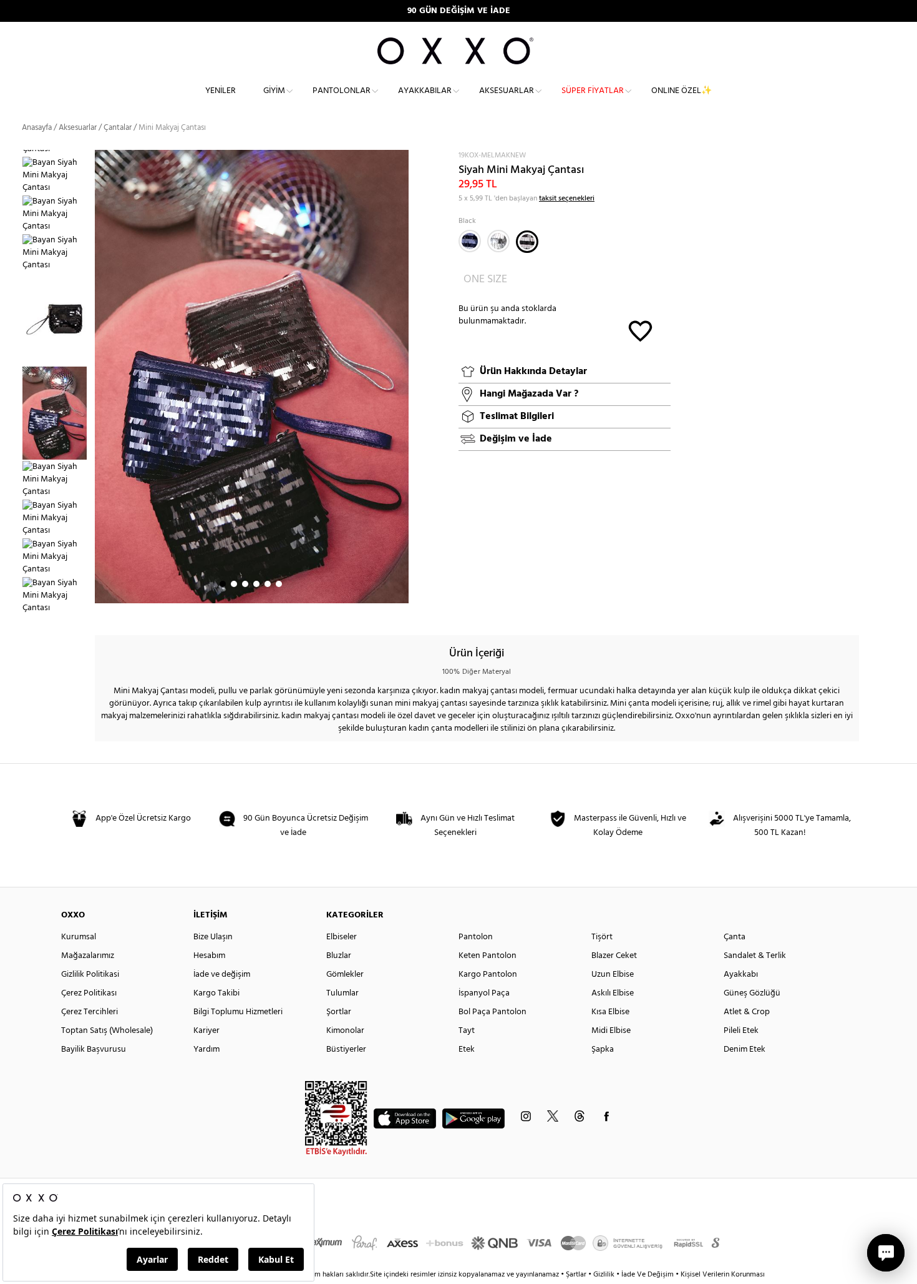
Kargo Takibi (216, 993)
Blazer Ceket (614, 956)
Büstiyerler (346, 1049)
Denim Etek (744, 1049)
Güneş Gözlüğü (752, 993)
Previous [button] (12, 384)
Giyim (274, 91)
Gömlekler (345, 974)
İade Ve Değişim (647, 1274)
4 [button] (256, 584)
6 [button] (279, 584)
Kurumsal (78, 937)
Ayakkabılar (425, 91)
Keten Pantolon (487, 956)
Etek (466, 1049)
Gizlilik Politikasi (90, 974)
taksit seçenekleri (566, 198)
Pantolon (475, 937)
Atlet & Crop (747, 1012)
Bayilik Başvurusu (93, 1049)
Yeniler (220, 91)
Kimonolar (345, 1031)
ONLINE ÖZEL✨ (681, 91)
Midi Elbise (611, 1031)
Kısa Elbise (610, 1012)
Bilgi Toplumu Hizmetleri (238, 1012)
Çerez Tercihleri (89, 1012)
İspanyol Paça (484, 993)
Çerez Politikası (89, 993)
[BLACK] (527, 241)
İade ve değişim (221, 974)
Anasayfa (37, 127)
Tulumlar (342, 993)
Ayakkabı (741, 974)
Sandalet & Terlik (755, 956)
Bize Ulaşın (213, 937)
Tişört (602, 937)
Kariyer (206, 1031)
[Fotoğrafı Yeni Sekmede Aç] (401, 157)
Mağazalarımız (87, 956)
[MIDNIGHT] (469, 241)
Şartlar (577, 1274)
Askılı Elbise (612, 993)
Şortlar (338, 1012)
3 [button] (245, 584)
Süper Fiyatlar (592, 91)
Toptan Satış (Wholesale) (107, 1031)
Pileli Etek (741, 1031)
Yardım (206, 1049)
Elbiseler (341, 937)
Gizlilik (604, 1274)
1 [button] (223, 584)
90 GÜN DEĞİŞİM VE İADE (458, 11)
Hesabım (209, 956)
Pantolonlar (342, 91)
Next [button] (101, 376)
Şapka (602, 1049)
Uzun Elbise (612, 974)
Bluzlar (338, 956)
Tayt (466, 1031)
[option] (58, 175)
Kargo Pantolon (487, 974)
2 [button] (234, 584)
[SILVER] (498, 241)
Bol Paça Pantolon (492, 1012)
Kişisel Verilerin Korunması (723, 1274)
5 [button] (267, 584)
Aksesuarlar (506, 91)
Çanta (734, 937)
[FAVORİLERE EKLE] (640, 330)
